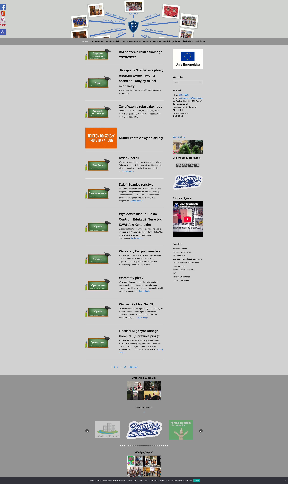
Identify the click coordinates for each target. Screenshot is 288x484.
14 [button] (147, 445)
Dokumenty (134, 41)
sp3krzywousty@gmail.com (190, 98)
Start (85, 41)
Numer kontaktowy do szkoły (141, 138)
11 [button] (141, 445)
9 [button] (137, 445)
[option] (107, 429)
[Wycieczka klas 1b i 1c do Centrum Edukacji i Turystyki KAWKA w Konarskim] (101, 227)
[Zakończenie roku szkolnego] (101, 112)
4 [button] (126, 445)
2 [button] (122, 445)
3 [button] (124, 445)
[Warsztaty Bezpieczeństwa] (101, 258)
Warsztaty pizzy (131, 278)
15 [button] (149, 445)
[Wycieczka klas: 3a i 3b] (101, 311)
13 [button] (145, 445)
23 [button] (165, 445)
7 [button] (133, 445)
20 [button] (159, 445)
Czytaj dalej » (128, 171)
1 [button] (120, 445)
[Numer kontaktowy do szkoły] (101, 138)
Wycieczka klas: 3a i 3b (136, 304)
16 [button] (151, 445)
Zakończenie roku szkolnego (140, 107)
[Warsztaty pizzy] (101, 285)
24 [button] (167, 445)
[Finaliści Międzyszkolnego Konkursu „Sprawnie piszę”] (101, 342)
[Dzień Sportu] (101, 165)
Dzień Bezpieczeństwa (136, 184)
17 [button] (153, 445)
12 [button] (143, 445)
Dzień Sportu (129, 158)
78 (125, 367)
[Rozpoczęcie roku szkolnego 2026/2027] (101, 55)
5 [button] (128, 445)
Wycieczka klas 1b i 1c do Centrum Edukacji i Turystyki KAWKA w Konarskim (140, 219)
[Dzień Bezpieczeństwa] (101, 193)
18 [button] (155, 445)
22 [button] (163, 445)
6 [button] (131, 445)
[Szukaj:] (188, 82)
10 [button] (139, 445)
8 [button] (135, 445)
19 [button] (157, 445)
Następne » (133, 367)
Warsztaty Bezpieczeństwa (139, 251)
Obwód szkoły (179, 137)
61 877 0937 (184, 95)
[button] (3, 32)
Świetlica (188, 41)
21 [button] (161, 445)
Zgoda (197, 481)
